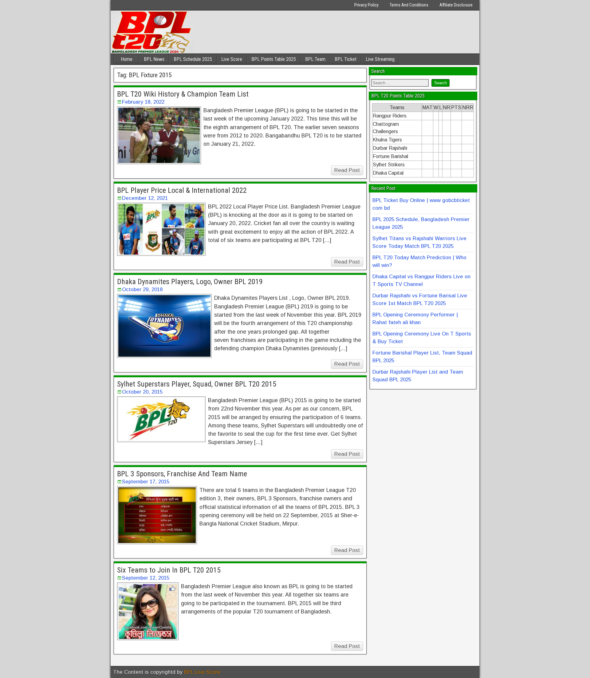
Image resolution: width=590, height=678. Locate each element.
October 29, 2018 (142, 289)
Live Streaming (380, 59)
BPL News (154, 59)
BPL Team (315, 59)
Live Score (231, 59)
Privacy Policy (366, 4)
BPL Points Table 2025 (273, 59)
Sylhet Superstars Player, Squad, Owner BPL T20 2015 (196, 384)
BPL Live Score (202, 672)
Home (126, 59)
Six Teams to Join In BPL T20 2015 (169, 570)
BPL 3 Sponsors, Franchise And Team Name (182, 474)
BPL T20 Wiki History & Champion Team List (183, 94)
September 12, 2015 (145, 578)
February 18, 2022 (143, 102)
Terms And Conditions (409, 4)
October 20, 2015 (142, 392)
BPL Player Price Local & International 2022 (182, 190)
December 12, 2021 (145, 198)
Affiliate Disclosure (456, 4)
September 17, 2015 (145, 482)
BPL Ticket (345, 59)
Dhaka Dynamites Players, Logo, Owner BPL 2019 (190, 281)
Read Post (347, 170)
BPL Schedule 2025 (193, 59)
